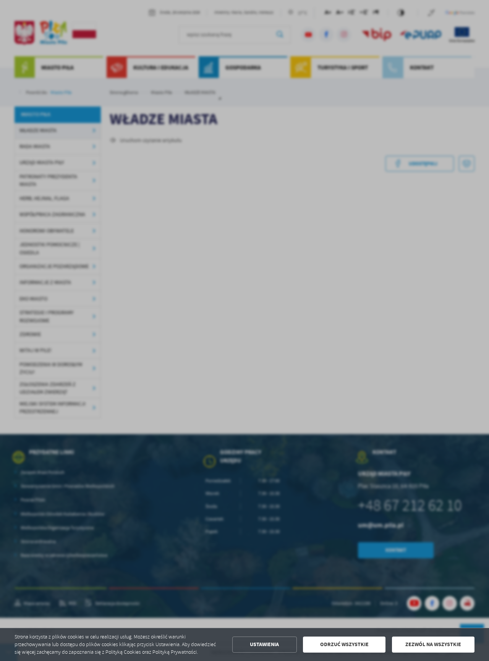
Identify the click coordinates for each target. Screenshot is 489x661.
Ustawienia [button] (264, 644)
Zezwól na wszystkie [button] (433, 644)
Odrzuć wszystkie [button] (344, 644)
